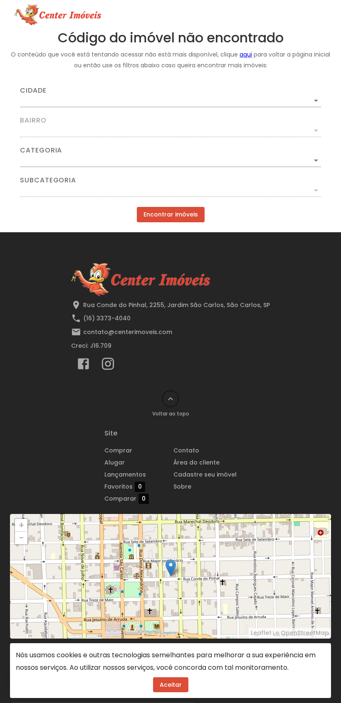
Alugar (114, 462)
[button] (170, 160)
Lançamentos (125, 474)
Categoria (41, 150)
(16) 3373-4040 (107, 318)
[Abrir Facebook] (83, 365)
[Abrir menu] (313, 15)
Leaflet (261, 633)
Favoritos (123, 486)
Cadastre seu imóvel (205, 474)
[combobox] (170, 97)
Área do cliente (196, 462)
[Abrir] (316, 100)
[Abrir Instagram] (108, 365)
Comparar (125, 498)
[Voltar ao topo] (170, 399)
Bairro (33, 120)
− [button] (21, 538)
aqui (246, 54)
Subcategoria (48, 180)
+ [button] (21, 525)
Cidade (33, 90)
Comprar (118, 450)
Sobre (182, 486)
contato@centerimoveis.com (127, 332)
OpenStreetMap (305, 633)
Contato (186, 450)
